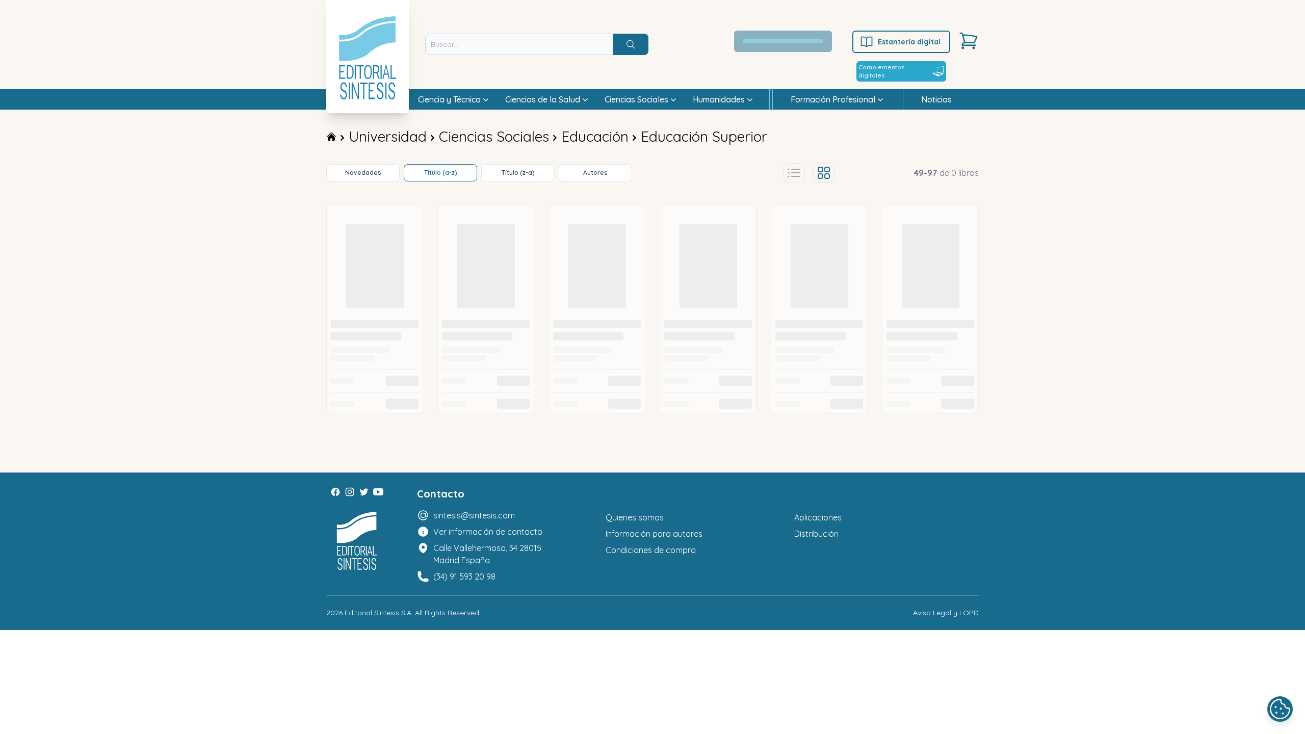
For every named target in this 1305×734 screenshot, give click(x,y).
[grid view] (823, 172)
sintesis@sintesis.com (474, 515)
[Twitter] (364, 492)
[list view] (794, 172)
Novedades (363, 172)
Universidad (388, 136)
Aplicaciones (818, 517)
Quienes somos (635, 517)
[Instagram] (350, 492)
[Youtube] (378, 492)
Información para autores (654, 534)
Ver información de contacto (487, 532)
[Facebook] (335, 492)
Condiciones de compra (651, 550)
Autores (595, 172)
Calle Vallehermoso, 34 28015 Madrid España (487, 554)
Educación (595, 136)
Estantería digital (909, 41)
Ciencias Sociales (494, 136)
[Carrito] (968, 41)
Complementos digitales (881, 71)
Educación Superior (704, 136)
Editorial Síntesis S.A (378, 612)
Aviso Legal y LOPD (946, 612)
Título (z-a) (518, 172)
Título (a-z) (440, 172)
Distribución (816, 534)
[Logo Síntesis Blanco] (356, 541)
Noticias (936, 99)
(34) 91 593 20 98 (464, 576)
